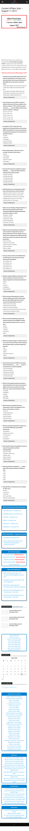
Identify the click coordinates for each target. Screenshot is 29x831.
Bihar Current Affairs (14, 702)
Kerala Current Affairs (14, 720)
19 (11, 671)
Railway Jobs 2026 (14, 559)
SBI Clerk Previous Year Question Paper (14, 759)
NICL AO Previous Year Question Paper (14, 796)
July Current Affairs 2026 (14, 640)
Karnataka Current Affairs (14, 718)
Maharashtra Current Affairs (14, 722)
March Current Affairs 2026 (14, 648)
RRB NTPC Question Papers (14, 813)
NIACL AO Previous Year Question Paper (14, 803)
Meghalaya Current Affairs (14, 727)
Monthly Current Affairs (14, 650)
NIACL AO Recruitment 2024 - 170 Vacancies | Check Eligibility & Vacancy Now (14, 574)
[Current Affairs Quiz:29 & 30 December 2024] (4, 618)
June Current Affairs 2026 (14, 642)
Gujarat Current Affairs (14, 709)
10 (3, 669)
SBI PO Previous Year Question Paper (14, 757)
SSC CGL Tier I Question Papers (14, 817)
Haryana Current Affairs (14, 711)
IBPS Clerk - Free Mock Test (11, 523)
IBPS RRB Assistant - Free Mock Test (13, 514)
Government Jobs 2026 (14, 557)
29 (21, 674)
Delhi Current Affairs (14, 705)
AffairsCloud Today (14, 637)
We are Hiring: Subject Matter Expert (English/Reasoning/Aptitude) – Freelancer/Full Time (13, 542)
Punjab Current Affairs (14, 735)
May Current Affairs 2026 (14, 644)
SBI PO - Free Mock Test (10, 520)
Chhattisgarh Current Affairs (14, 704)
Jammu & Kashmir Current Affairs (14, 715)
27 (14, 674)
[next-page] (4, 631)
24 (3, 674)
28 (18, 674)
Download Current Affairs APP (11, 537)
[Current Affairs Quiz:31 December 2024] (4, 612)
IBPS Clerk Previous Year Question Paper (14, 765)
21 (18, 671)
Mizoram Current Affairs (14, 729)
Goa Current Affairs (14, 707)
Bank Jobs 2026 (14, 554)
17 (3, 671)
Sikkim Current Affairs (14, 738)
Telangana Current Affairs (14, 742)
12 (11, 669)
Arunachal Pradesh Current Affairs (14, 698)
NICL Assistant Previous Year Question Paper (14, 797)
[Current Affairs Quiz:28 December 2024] (4, 625)
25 (7, 674)
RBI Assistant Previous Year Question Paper (14, 778)
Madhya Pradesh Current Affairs (14, 724)
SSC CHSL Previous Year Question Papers (14, 815)
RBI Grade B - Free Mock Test (11, 527)
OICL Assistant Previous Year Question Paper (14, 799)
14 (18, 669)
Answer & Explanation (9, 97)
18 (7, 671)
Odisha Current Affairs (14, 733)
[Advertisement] (14, 44)
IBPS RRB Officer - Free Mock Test (12, 510)
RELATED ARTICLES (6, 606)
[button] (2, 2)
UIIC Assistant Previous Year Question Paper (14, 794)
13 (14, 669)
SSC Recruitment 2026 (14, 562)
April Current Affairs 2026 (14, 646)
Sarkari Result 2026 (14, 564)
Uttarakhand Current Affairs (14, 748)
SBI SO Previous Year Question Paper (14, 761)
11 (7, 669)
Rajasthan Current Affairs (14, 737)
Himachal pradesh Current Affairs (14, 713)
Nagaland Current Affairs (14, 731)
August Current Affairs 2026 (14, 639)
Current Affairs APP (14, 635)
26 (11, 674)
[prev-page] (2, 631)
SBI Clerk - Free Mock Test (10, 517)
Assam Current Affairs (14, 700)
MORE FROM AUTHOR (18, 606)
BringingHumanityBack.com (10, 687)
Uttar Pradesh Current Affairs (14, 746)
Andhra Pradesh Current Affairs (14, 696)
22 (21, 671)
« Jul (2, 679)
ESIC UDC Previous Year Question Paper (14, 801)
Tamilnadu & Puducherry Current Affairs (14, 740)
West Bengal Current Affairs (14, 749)
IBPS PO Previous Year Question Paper (14, 763)
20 (14, 671)
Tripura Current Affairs (14, 744)
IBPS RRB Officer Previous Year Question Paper (14, 767)
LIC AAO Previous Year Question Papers (14, 789)
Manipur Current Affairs (14, 726)
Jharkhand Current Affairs (14, 716)
